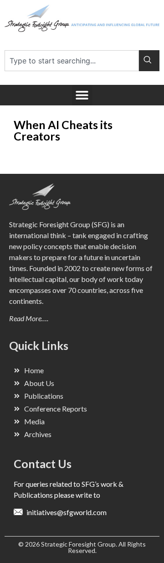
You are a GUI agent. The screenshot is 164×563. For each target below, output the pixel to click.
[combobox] (72, 60)
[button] (82, 95)
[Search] (149, 60)
